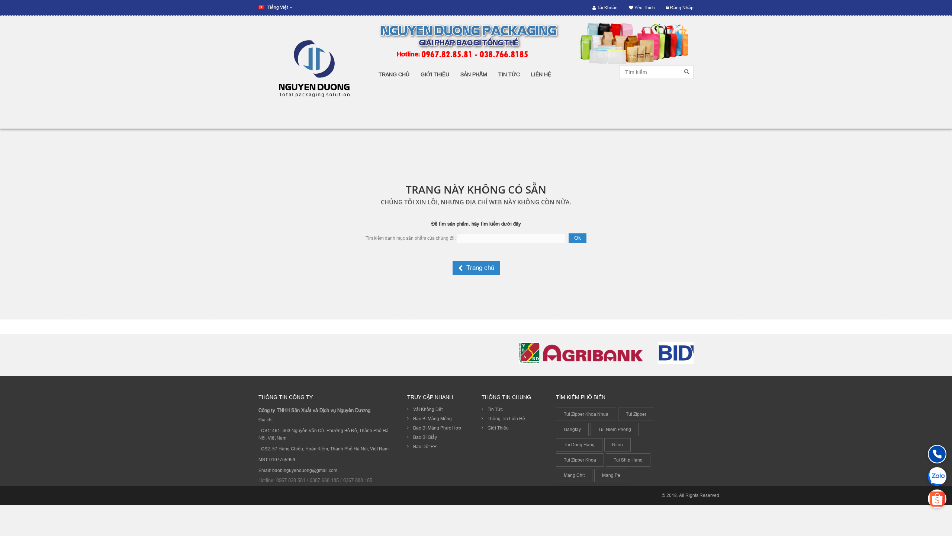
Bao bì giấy (425, 437)
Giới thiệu (498, 428)
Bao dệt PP (425, 446)
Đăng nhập (681, 7)
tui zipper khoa (580, 460)
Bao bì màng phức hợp (437, 428)
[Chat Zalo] (937, 476)
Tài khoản (607, 7)
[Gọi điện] (937, 454)
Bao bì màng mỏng (432, 418)
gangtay (572, 429)
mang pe (611, 475)
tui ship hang (628, 460)
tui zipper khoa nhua (586, 414)
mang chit (574, 475)
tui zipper (636, 414)
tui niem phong (614, 429)
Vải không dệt (428, 409)
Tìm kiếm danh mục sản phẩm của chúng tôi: (411, 238)
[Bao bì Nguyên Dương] (313, 72)
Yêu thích (644, 7)
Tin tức (495, 409)
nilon (617, 444)
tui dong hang (579, 444)
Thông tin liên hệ (506, 418)
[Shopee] (937, 498)
